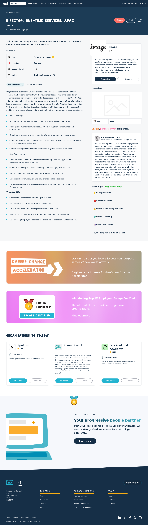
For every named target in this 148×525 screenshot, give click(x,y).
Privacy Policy (24, 517)
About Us (111, 496)
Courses (43, 504)
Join (41, 496)
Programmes (65, 3)
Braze (113, 47)
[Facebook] (130, 517)
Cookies (33, 517)
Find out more (81, 315)
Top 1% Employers (48, 3)
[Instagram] (140, 517)
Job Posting (78, 500)
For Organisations (129, 3)
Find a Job (44, 500)
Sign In (143, 3)
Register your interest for (88, 272)
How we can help (80, 496)
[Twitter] (135, 517)
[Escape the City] (5, 3)
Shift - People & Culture (83, 507)
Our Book (111, 504)
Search (17, 3)
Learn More (85, 441)
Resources (78, 3)
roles (32, 3)
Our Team (111, 500)
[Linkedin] (119, 517)
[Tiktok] (124, 517)
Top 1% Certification (81, 504)
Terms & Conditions (12, 517)
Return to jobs (14, 12)
